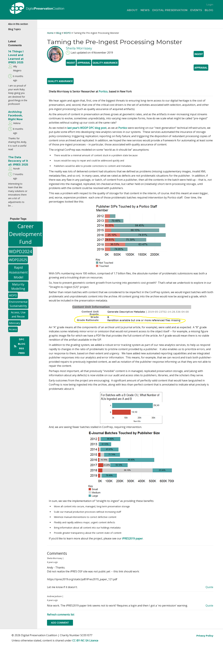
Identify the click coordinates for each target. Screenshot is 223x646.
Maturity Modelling (18, 286)
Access (13, 329)
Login (209, 4)
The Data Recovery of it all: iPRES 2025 (18, 161)
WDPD (13, 295)
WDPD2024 (20, 251)
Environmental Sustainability (18, 304)
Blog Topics (14, 29)
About (132, 10)
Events (196, 10)
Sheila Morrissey (79, 48)
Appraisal (83, 62)
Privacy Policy (204, 635)
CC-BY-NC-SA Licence (85, 640)
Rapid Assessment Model (18, 272)
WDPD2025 (18, 259)
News (145, 10)
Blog (209, 10)
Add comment (60, 622)
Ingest (71, 62)
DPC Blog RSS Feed (21, 346)
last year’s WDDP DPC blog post (86, 128)
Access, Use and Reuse (18, 314)
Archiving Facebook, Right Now (15, 115)
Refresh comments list (60, 614)
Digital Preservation (169, 10)
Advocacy (14, 323)
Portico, (103, 91)
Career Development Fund (25, 234)
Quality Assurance (105, 62)
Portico (122, 128)
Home (50, 32)
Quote (209, 587)
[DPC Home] (42, 8)
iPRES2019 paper (132, 538)
